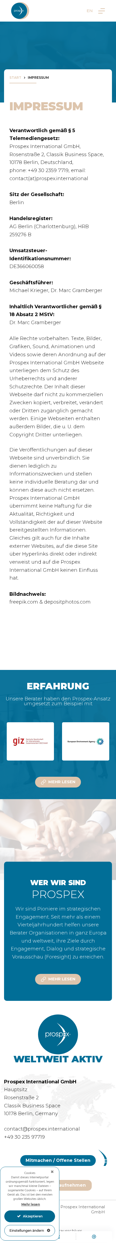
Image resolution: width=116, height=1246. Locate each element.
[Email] (94, 1236)
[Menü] (101, 11)
